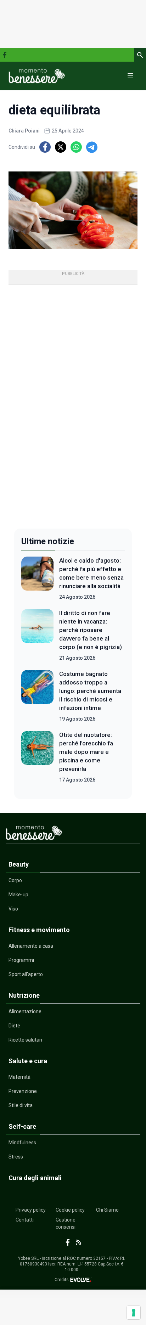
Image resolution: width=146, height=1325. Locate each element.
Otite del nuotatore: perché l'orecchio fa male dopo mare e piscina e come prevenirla (86, 751)
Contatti (25, 1220)
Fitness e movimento (39, 930)
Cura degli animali (35, 1178)
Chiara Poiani (24, 131)
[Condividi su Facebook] (45, 147)
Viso (13, 909)
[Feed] (78, 1242)
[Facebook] (4, 55)
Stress (16, 1157)
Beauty (19, 864)
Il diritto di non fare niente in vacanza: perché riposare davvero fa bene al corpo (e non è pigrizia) (90, 629)
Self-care (22, 1126)
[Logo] (37, 76)
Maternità (19, 1077)
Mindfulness (22, 1142)
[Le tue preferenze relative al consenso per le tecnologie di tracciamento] (133, 1312)
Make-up (18, 894)
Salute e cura (28, 1061)
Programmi (21, 960)
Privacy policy (31, 1210)
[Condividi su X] (60, 147)
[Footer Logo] (73, 834)
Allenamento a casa (31, 946)
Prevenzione (23, 1091)
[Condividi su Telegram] (91, 147)
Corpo (15, 880)
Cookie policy (70, 1210)
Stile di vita (21, 1105)
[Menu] (130, 76)
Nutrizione (24, 995)
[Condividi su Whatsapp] (76, 147)
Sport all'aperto (26, 974)
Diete (14, 1025)
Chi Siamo (107, 1210)
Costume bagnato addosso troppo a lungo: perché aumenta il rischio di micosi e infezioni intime (90, 690)
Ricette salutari (25, 1040)
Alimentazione (25, 1011)
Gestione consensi (65, 1223)
